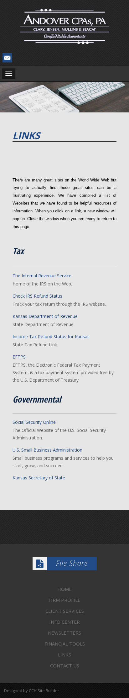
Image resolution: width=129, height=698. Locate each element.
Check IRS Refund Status (37, 296)
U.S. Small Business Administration (47, 450)
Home (64, 589)
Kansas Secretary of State (39, 478)
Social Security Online (34, 422)
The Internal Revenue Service (42, 276)
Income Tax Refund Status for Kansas (51, 336)
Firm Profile (64, 600)
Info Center (64, 622)
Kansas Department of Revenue (45, 316)
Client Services (64, 611)
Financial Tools (64, 644)
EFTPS (19, 357)
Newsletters (64, 633)
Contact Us (64, 665)
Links (64, 654)
